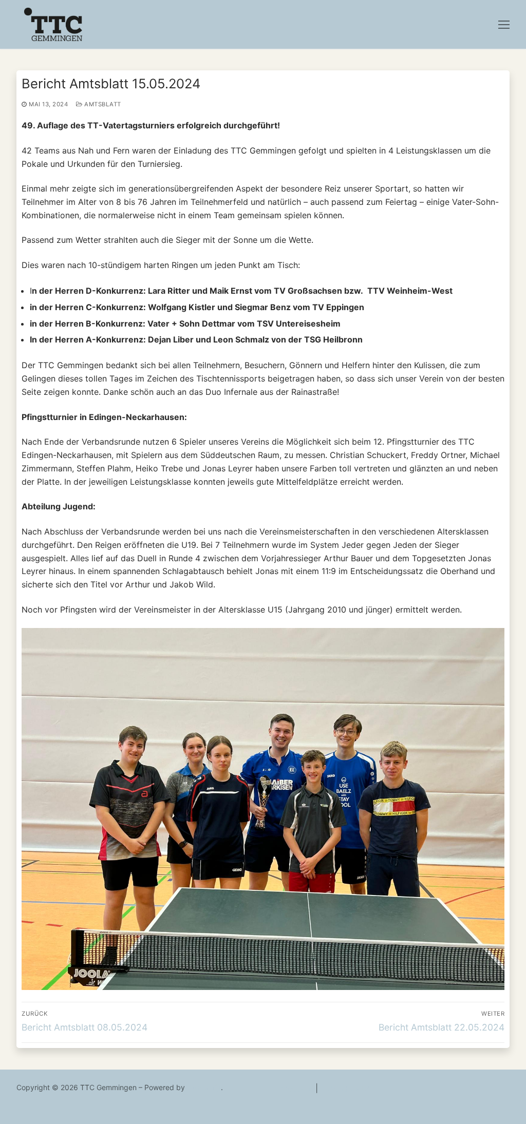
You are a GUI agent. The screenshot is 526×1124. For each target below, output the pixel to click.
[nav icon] (504, 24)
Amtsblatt (102, 104)
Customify (204, 1087)
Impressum (292, 1088)
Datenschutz (345, 1088)
